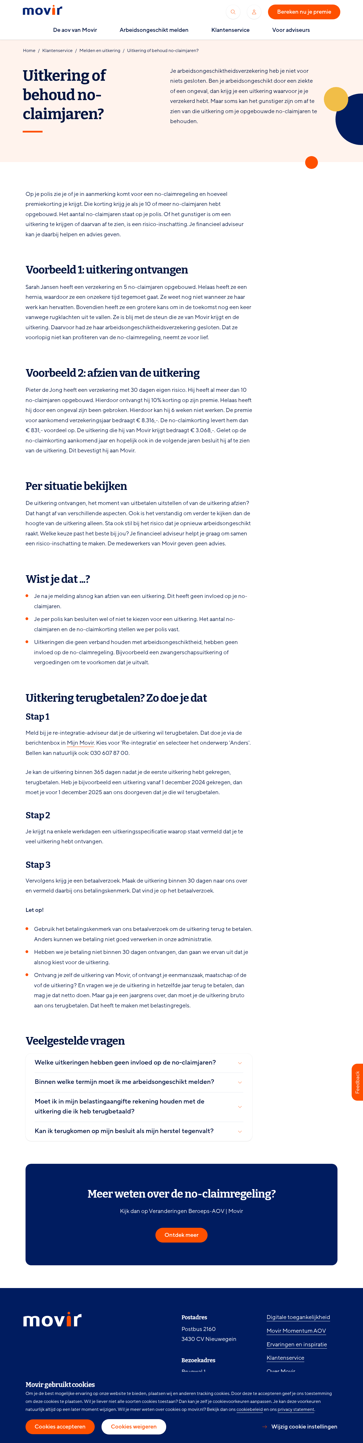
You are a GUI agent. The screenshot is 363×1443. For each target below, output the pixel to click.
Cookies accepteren (60, 1426)
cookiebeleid (250, 1409)
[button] (357, 1082)
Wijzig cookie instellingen (304, 1426)
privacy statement (296, 1409)
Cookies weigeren (134, 1426)
